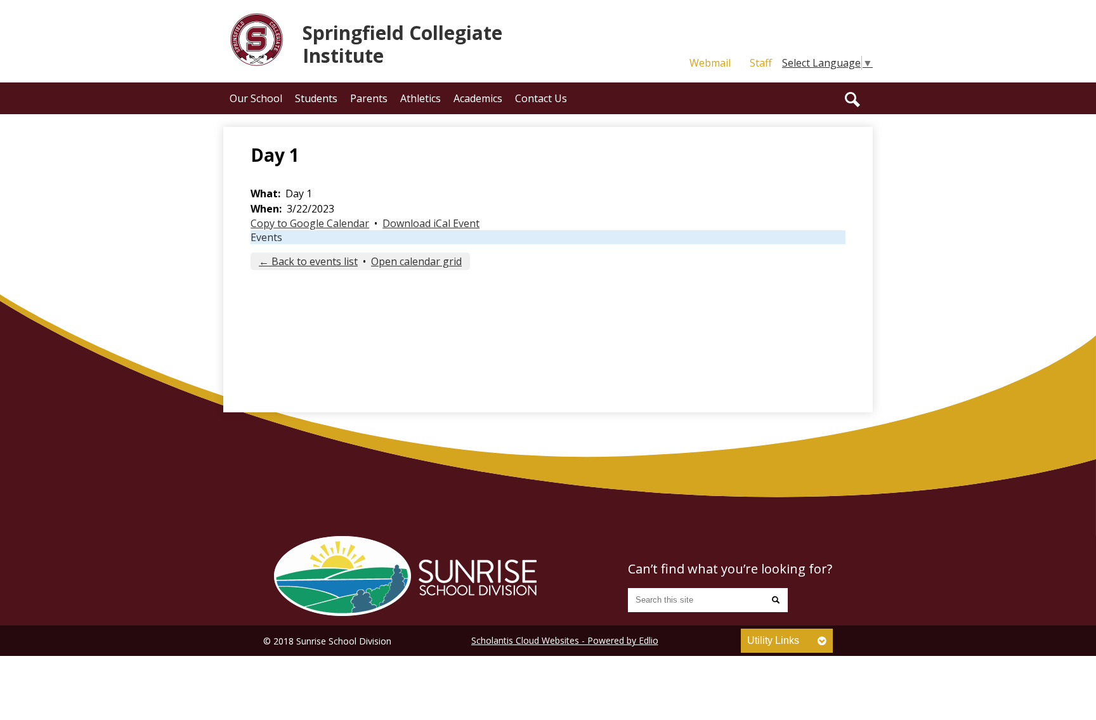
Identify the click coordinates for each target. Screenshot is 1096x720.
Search (852, 99)
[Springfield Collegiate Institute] (405, 576)
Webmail (710, 63)
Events (266, 237)
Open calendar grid (416, 261)
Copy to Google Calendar (310, 223)
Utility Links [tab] (773, 640)
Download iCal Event (431, 223)
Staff (761, 63)
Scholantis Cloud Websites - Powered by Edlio (564, 640)
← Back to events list (308, 261)
